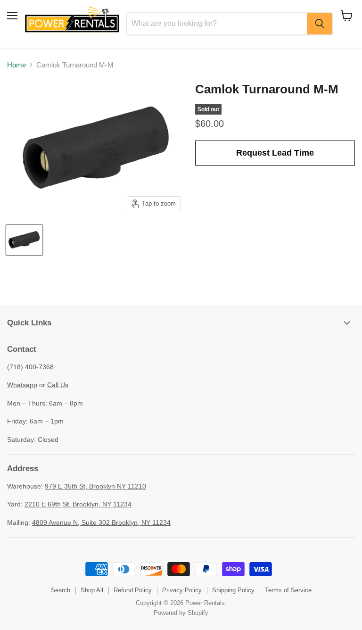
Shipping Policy (233, 590)
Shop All (92, 590)
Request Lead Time (275, 153)
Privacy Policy (182, 590)
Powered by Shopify (181, 612)
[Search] (319, 23)
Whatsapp (22, 385)
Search (60, 590)
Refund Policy (133, 590)
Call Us (57, 385)
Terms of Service (288, 590)
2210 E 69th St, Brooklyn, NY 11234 (78, 504)
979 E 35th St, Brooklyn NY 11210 (95, 486)
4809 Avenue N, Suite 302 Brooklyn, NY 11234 (101, 522)
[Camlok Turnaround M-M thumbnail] (24, 240)
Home (16, 65)
